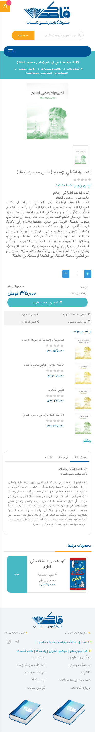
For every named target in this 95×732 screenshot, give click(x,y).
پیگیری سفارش (79, 657)
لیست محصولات (49, 69)
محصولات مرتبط (79, 546)
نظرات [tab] (48, 457)
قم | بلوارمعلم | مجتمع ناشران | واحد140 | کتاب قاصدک (52, 651)
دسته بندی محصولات (75, 680)
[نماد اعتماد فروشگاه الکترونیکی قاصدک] (25, 710)
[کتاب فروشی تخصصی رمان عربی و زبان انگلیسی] (18, 642)
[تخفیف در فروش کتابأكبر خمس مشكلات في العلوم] (78, 574)
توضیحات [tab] (62, 457)
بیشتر (87, 440)
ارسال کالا (38, 680)
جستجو (23, 35)
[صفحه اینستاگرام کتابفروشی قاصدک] (9, 642)
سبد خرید (38, 657)
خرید (16, 574)
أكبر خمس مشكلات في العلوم (47, 564)
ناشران (85, 673)
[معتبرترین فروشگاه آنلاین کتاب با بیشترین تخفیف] (47, 13)
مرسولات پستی (79, 665)
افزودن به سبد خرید (46, 302)
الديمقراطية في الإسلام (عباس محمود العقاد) (47, 73)
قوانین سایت (36, 688)
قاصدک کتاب (73, 69)
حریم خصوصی (35, 673)
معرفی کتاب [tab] (79, 457)
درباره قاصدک (80, 688)
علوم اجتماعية (25, 69)
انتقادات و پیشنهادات (30, 665)
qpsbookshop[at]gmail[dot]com (62, 642)
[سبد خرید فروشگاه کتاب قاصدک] (5, 6)
